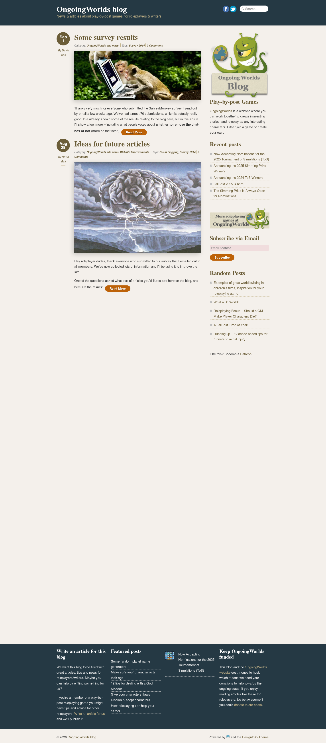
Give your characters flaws (130, 694)
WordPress (228, 736)
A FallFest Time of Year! (231, 324)
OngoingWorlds (221, 110)
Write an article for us (89, 713)
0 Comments (155, 45)
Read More (134, 132)
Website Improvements (134, 152)
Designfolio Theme (255, 737)
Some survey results (106, 37)
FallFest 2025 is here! (229, 183)
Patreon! (246, 353)
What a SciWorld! (226, 302)
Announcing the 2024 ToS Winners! (239, 177)
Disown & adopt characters (130, 699)
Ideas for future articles (112, 143)
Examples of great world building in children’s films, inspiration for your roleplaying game (239, 288)
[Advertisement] (239, 433)
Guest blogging (168, 152)
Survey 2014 (137, 45)
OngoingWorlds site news (103, 45)
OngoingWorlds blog (92, 9)
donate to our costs (248, 704)
